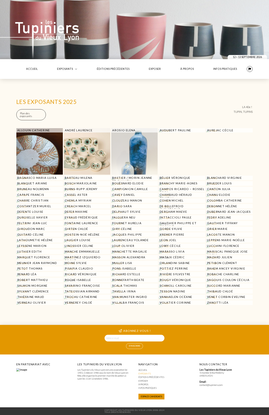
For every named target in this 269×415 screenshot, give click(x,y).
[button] (250, 69)
